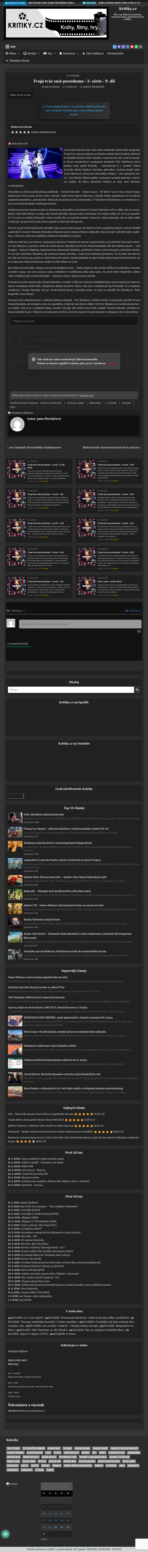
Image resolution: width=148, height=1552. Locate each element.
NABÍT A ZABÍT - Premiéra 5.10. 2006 (42, 1162)
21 (68, 1520)
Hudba (102, 1452)
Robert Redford (29, 1202)
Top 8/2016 (25, 1300)
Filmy (12, 53)
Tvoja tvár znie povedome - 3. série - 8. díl (115, 465)
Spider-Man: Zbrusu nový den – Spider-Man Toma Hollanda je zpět (65, 877)
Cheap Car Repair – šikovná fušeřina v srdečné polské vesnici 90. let (66, 828)
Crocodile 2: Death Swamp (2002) (40, 1213)
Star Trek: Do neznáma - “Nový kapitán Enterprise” (50, 1206)
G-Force (71, 1333)
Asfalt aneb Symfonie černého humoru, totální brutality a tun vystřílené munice (66, 1285)
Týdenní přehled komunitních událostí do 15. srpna (55, 1060)
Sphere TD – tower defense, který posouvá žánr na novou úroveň (63, 905)
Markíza (28, 412)
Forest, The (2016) (31, 1258)
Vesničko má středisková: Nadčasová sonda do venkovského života (65, 951)
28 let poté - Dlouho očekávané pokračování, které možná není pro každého (50, 1131)
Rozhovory (12, 1465)
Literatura (69, 53)
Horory (85, 1452)
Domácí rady (54, 1448)
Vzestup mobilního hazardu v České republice (49, 1321)
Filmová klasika (82, 1448)
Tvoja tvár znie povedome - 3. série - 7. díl (45, 494)
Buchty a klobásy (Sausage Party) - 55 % (43, 1247)
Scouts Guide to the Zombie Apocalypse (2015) (47, 1251)
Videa (122, 1465)
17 (44, 1520)
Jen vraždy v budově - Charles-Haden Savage (70, 1325)
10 (44, 1513)
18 (50, 1520)
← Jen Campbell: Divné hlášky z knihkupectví (33, 447)
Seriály (32, 53)
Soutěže (34, 1465)
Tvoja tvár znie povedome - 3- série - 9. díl (74, 81)
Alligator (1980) (29, 1217)
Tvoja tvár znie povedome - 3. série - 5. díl (45, 523)
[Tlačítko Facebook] (119, 47)
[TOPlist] (12, 1484)
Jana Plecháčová (52, 87)
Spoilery (57, 1465)
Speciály (45, 1465)
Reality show (29, 1461)
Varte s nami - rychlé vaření (109, 581)
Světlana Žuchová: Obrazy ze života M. (42, 1266)
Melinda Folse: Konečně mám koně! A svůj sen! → (112, 447)
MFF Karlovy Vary (67, 1457)
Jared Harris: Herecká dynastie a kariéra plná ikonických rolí (62, 1074)
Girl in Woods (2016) (33, 1270)
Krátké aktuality (31, 1457)
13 (62, 1513)
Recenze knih (70, 1461)
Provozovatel (115, 53)
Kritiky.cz (128, 8)
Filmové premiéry (15, 1452)
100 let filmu (13, 1448)
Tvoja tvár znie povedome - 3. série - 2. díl (115, 552)
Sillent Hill (27, 1166)
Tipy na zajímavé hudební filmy (104, 1329)
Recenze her (54, 1461)
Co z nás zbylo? (33, 1317)
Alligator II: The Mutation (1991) (38, 1221)
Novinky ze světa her (119, 1457)
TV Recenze (74, 75)
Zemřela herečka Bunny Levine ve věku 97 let (36, 987)
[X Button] (114, 47)
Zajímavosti (133, 1465)
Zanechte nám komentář (93, 87)
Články (50, 1470)
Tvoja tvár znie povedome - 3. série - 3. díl (45, 552)
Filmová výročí (100, 1448)
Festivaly (67, 1448)
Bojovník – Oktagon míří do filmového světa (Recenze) (57, 891)
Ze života (39, 1470)
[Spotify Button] (136, 47)
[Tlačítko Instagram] (127, 47)
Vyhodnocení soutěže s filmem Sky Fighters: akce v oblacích (55, 1181)
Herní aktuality (71, 1452)
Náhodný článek (19, 60)
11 (50, 1513)
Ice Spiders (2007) (31, 1228)
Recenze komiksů (87, 1461)
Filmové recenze (34, 1452)
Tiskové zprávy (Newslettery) (78, 1465)
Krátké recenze (49, 1457)
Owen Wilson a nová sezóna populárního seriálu (38, 977)
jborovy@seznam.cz (33, 1410)
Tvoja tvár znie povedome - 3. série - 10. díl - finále (46, 466)
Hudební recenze (117, 1452)
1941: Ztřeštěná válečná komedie (44, 814)
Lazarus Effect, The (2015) (35, 1292)
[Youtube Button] (132, 47)
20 (61, 1520)
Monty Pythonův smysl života (42, 919)
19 (56, 1520)
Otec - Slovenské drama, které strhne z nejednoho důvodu (40, 1114)
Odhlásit (22, 1351)
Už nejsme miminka (32, 1240)
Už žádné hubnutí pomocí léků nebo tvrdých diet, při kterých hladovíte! (61, 1262)
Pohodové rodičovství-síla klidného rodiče (50, 1045)
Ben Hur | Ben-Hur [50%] (35, 1243)
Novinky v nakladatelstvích (93, 1457)
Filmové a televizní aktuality (124, 1448)
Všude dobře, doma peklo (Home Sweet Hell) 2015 (36, 1119)
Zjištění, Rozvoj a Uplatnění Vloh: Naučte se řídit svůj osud (40, 1125)
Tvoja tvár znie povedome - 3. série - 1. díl (45, 581)
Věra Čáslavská (29, 1288)
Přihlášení (134, 610)
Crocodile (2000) (30, 1210)
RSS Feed (13, 1364)
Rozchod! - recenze (32, 1185)
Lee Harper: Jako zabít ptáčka (35, 1296)
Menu (13, 46)
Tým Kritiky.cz (95, 53)
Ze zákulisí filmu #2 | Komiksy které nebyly (45, 1255)
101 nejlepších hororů (34, 1448)
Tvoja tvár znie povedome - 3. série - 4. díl (115, 523)
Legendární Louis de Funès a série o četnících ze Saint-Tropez (62, 860)
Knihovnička (134, 1452)
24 (44, 1527)
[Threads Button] (123, 47)
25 (50, 1527)
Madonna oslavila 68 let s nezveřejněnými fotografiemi (58, 842)
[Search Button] (140, 47)
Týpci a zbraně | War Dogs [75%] (38, 1225)
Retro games (129, 1461)
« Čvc (44, 1539)
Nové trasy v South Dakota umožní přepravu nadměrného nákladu (65, 1031)
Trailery (99, 1465)
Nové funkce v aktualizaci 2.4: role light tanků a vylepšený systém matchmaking (73, 1088)
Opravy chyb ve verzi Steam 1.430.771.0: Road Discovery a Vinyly (48, 1007)
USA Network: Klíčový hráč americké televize (36, 997)
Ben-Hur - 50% (29, 1236)
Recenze (42, 1461)
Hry (50, 53)
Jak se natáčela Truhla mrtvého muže (42, 1158)
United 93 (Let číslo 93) (35, 1174)
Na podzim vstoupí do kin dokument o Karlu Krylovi (50, 1232)
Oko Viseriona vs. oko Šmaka (49, 1329)
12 (56, 1513)
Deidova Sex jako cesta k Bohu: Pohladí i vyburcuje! (50, 1273)
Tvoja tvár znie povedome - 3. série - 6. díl (115, 494)
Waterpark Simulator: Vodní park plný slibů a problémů (95, 1317)
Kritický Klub (13, 1457)
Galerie (57, 1452)
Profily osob (13, 1461)
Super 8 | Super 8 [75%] (34, 1333)
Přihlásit (12, 1351)
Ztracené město (30, 1177)
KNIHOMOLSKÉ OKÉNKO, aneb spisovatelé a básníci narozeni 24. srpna (68, 1017)
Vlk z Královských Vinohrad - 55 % (40, 1277)
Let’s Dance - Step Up (33, 1170)
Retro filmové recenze (109, 1461)
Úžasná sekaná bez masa (35, 1281)
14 (68, 1513)
